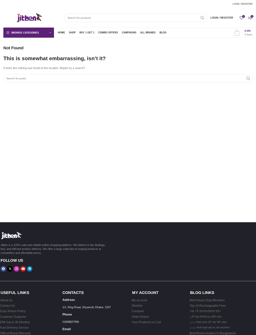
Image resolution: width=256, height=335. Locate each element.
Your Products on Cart (146, 322)
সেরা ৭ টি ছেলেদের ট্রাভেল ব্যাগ (205, 311)
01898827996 (221, 4)
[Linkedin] (29, 269)
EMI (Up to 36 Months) (15, 322)
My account (139, 300)
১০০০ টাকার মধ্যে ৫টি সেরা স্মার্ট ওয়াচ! (208, 322)
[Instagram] (16, 269)
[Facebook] (3, 269)
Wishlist (137, 305)
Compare (138, 311)
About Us (6, 300)
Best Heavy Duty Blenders (207, 300)
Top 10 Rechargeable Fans (208, 305)
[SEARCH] (202, 17)
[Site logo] (23, 17)
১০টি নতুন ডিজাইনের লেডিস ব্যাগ (206, 316)
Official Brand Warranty (15, 333)
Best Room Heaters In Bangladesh (213, 333)
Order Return (140, 316)
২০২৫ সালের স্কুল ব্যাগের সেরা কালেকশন (210, 327)
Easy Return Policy (13, 311)
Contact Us (7, 305)
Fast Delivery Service (14, 327)
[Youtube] (23, 269)
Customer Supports (13, 316)
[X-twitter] (10, 269)
